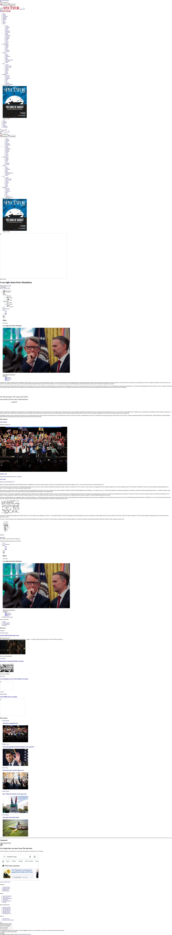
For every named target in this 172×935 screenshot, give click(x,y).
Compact (10, 302)
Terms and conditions (7, 898)
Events (4, 20)
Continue (2, 933)
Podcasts (4, 17)
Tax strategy (5, 899)
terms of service (19, 934)
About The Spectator (7, 896)
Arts (6, 53)
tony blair (5, 625)
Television (7, 61)
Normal (10, 304)
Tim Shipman (3, 658)
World (6, 47)
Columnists (7, 78)
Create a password (4, 927)
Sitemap (4, 902)
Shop (4, 23)
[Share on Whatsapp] (5, 314)
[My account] (24, 9)
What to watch (8, 66)
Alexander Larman (4, 632)
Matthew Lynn (3, 474)
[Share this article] (4, 315)
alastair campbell (6, 622)
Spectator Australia (7, 907)
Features (7, 77)
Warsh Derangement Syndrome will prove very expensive (11, 476)
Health (6, 73)
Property (7, 69)
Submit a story (6, 889)
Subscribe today (6, 918)
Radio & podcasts (9, 60)
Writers (4, 15)
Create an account (4, 923)
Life (3, 63)
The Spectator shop (7, 909)
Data (6, 49)
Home (4, 14)
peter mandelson (6, 624)
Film (6, 57)
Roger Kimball (3, 422)
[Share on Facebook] (5, 311)
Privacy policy (6, 897)
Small (9, 296)
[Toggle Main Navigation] (1, 9)
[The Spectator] (11, 9)
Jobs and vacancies (7, 901)
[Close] (1, 845)
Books (6, 55)
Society (7, 46)
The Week (7, 75)
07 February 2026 (6, 288)
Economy (7, 50)
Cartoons (7, 83)
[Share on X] (5, 312)
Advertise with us (6, 888)
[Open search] (1, 130)
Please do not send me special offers (9, 931)
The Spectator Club (7, 913)
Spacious (11, 306)
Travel (6, 68)
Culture (7, 28)
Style (6, 72)
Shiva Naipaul (6, 814)
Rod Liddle (2, 537)
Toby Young (3, 479)
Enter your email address (5, 925)
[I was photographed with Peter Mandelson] (10, 513)
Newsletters (5, 16)
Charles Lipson (6, 791)
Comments (7, 308)
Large (10, 300)
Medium (10, 297)
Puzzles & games (9, 84)
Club (4, 21)
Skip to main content (4, 0)
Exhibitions (7, 56)
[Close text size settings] (4, 293)
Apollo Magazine (6, 908)
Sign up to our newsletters (8, 920)
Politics (6, 26)
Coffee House (6, 44)
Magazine (7, 30)
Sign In (21, 9)
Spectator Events (6, 912)
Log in (10, 923)
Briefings (5, 18)
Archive (4, 22)
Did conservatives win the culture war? (7, 481)
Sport (6, 70)
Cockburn (7, 27)
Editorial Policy (6, 890)
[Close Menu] (1, 132)
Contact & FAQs (6, 887)
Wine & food (8, 67)
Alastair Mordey (3, 694)
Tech (6, 29)
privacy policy (28, 934)
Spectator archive (6, 911)
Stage (6, 62)
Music (6, 58)
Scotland (7, 51)
